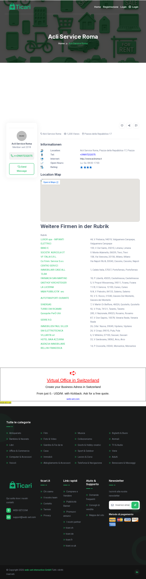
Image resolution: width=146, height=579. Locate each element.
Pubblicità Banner (69, 503)
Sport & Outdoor (85, 451)
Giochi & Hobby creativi (89, 445)
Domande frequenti (92, 497)
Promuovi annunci (69, 513)
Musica (81, 433)
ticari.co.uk (71, 545)
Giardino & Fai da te (53, 445)
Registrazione (110, 6)
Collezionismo (84, 439)
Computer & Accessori (20, 457)
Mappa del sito (96, 515)
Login (123, 6)
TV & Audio (117, 445)
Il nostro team (50, 497)
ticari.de (70, 533)
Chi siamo (48, 491)
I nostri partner (73, 522)
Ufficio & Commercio (19, 451)
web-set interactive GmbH (38, 570)
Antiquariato (15, 433)
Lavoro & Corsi (84, 457)
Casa (45, 451)
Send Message (22, 168)
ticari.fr (69, 539)
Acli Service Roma (22, 143)
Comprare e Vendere (70, 493)
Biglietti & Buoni (119, 433)
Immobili (47, 457)
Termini (47, 509)
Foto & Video (49, 439)
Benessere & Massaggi (123, 463)
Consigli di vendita (93, 507)
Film (45, 433)
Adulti (114, 457)
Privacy (47, 515)
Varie (114, 451)
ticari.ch (69, 527)
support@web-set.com (24, 517)
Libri (11, 445)
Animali (115, 439)
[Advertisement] (73, 84)
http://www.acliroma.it (91, 158)
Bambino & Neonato (19, 439)
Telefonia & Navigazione (89, 463)
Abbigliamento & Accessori (57, 463)
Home (97, 6)
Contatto (47, 503)
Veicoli (12, 463)
